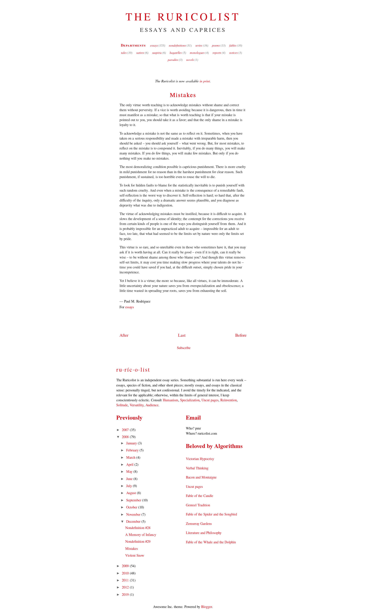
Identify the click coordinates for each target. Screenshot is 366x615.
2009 (126, 565)
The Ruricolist (183, 16)
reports (217, 53)
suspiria (157, 53)
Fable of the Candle (199, 495)
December (133, 521)
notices (233, 53)
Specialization (190, 399)
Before (240, 335)
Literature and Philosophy (204, 532)
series (198, 45)
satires (140, 53)
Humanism (170, 399)
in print (205, 81)
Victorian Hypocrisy (200, 458)
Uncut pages (209, 399)
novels (190, 60)
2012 (126, 587)
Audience (151, 404)
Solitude (122, 404)
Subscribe (183, 347)
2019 (126, 594)
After (124, 335)
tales (124, 53)
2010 (126, 573)
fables (232, 45)
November (133, 514)
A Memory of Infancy (140, 534)
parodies (173, 60)
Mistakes (183, 95)
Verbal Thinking (197, 468)
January (132, 443)
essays (154, 45)
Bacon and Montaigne (201, 477)
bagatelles (176, 53)
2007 (126, 429)
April (130, 464)
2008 (126, 436)
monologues (197, 53)
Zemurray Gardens (199, 523)
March (131, 457)
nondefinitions (177, 45)
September (134, 500)
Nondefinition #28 (137, 527)
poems (216, 45)
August (131, 492)
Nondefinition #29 (137, 541)
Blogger (206, 606)
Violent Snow (134, 555)
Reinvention (228, 399)
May (129, 471)
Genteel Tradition (198, 505)
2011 (126, 580)
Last (181, 335)
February (133, 450)
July (129, 485)
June (129, 478)
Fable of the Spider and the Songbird (211, 514)
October (132, 507)
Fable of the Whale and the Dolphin (211, 542)
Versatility (137, 404)
